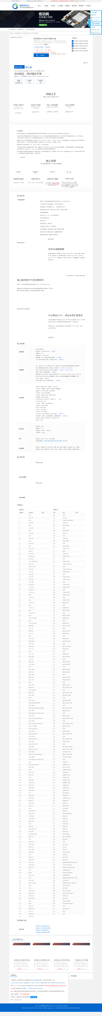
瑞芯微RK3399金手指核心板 (45, 39)
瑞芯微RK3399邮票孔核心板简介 (81, 45)
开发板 (46, 6)
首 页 (39, 6)
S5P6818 (16, 982)
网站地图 (65, 1005)
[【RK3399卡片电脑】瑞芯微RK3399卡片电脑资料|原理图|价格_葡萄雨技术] (81, 944)
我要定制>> (48, 47)
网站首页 (13, 29)
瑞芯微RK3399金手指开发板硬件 (81, 50)
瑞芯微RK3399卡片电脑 (81, 960)
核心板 (53, 6)
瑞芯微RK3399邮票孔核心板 (42, 960)
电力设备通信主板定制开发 (64, 1)
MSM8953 (63, 982)
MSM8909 (45, 982)
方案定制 (67, 6)
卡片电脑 (60, 6)
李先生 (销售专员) (96, 20)
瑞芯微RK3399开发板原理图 (80, 48)
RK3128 (29, 982)
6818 (22, 982)
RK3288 (33, 982)
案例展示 (81, 6)
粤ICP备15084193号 (60, 1005)
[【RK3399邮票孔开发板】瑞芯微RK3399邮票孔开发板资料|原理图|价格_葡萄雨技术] (21, 944)
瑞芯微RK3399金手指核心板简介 (43, 926)
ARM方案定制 (36, 980)
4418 (20, 982)
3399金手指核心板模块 (48, 440)
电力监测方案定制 (54, 1)
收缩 (89, 23)
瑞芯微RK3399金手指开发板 (62, 960)
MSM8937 (58, 982)
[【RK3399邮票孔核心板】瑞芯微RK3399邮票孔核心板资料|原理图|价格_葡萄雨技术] (41, 944)
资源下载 (74, 6)
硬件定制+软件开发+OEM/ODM (60, 440)
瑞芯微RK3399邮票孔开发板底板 (81, 43)
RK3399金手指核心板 (30, 29)
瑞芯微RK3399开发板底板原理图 (43, 932)
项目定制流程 (72, 1)
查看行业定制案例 (39, 47)
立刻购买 (41, 55)
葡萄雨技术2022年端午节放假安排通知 (19, 33)
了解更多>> (46, 44)
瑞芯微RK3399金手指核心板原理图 (43, 928)
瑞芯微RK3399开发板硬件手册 (42, 930)
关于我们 (88, 6)
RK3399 (37, 982)
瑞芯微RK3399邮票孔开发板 (22, 960)
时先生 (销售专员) (96, 17)
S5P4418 (13, 982)
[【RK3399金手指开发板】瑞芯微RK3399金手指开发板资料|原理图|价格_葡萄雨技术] (61, 944)
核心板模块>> (24, 988)
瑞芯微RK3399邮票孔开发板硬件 (81, 41)
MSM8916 (49, 982)
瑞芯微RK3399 (21, 29)
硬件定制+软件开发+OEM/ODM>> (36, 988)
